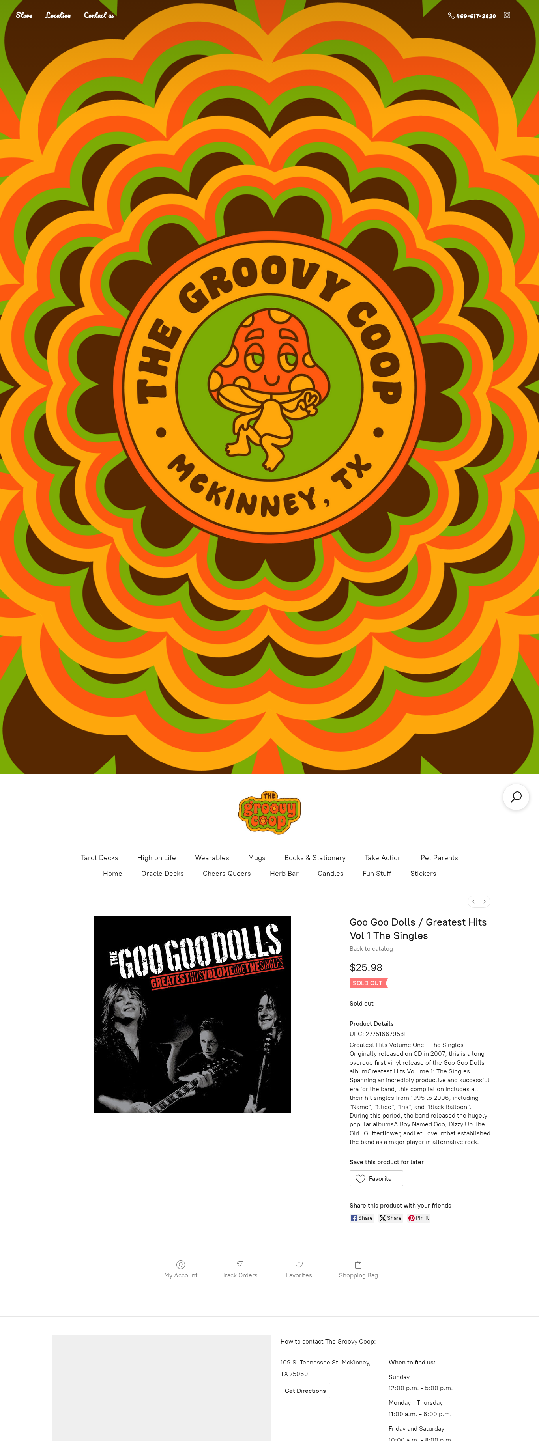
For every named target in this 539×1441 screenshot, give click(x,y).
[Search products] (516, 797)
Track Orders (240, 1275)
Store (24, 15)
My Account (181, 1275)
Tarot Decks (99, 857)
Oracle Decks (162, 873)
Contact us (99, 15)
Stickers (423, 873)
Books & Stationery (315, 857)
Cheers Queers (227, 873)
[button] (377, 1178)
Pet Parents (439, 857)
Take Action (383, 857)
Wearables (212, 857)
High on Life (156, 857)
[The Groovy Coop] (269, 813)
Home (112, 873)
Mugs (257, 857)
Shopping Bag (358, 1275)
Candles (331, 873)
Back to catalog (371, 948)
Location (58, 15)
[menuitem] (473, 901)
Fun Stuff (377, 873)
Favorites (299, 1275)
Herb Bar (284, 873)
